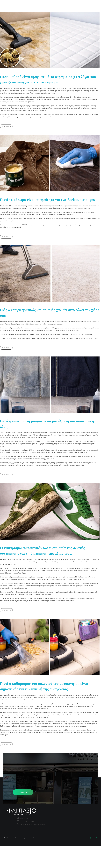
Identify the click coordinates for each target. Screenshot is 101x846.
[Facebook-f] (96, 838)
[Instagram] (90, 838)
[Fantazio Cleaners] (50, 6)
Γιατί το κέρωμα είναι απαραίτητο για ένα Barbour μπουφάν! (48, 199)
